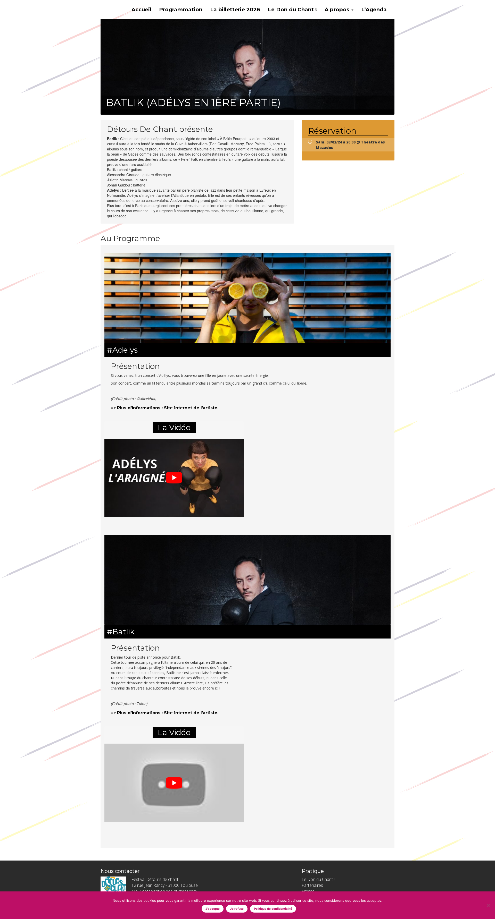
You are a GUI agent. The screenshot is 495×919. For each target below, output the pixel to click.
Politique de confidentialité (273, 909)
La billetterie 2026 (235, 9)
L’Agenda (374, 9)
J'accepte (212, 909)
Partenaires (312, 885)
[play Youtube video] (174, 478)
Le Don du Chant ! (292, 9)
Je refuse (237, 909)
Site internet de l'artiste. (191, 407)
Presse (308, 891)
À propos (338, 9)
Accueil (141, 9)
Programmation (180, 9)
